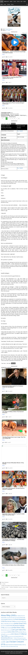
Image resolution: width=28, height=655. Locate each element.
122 (18, 118)
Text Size (13, 123)
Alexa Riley (8, 615)
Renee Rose (18, 639)
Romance (10, 29)
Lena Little (13, 632)
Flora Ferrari (9, 621)
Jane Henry (11, 623)
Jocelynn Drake (8, 627)
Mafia (1, 4)
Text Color (3, 123)
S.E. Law (7, 642)
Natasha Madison (19, 636)
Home (1, 1)
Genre (14, 1)
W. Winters (8, 646)
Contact (8, 4)
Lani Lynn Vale (19, 630)
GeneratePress (18, 653)
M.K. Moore (16, 634)
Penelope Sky (5, 639)
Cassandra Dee (10, 617)
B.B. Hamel (19, 615)
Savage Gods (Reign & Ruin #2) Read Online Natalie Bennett (14, 585)
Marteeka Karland (11, 636)
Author (11, 1)
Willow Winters (14, 646)
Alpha (24, 1)
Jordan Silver (18, 627)
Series (18, 1)
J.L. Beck (5, 623)
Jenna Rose (4, 625)
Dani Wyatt (17, 617)
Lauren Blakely (4, 632)
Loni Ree (21, 632)
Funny (6, 29)
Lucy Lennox (8, 634)
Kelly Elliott (8, 629)
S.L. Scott (8, 30)
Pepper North (12, 639)
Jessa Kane (11, 625)
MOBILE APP (6, 1)
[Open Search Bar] (27, 4)
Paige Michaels (22, 638)
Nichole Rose (5, 638)
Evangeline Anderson (9, 619)
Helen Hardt (18, 621)
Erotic (5, 4)
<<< (2, 118)
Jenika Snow (20, 623)
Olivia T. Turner (14, 638)
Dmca (12, 4)
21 (14, 118)
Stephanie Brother (19, 644)
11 (12, 118)
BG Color (8, 123)
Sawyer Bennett (9, 644)
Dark (21, 1)
